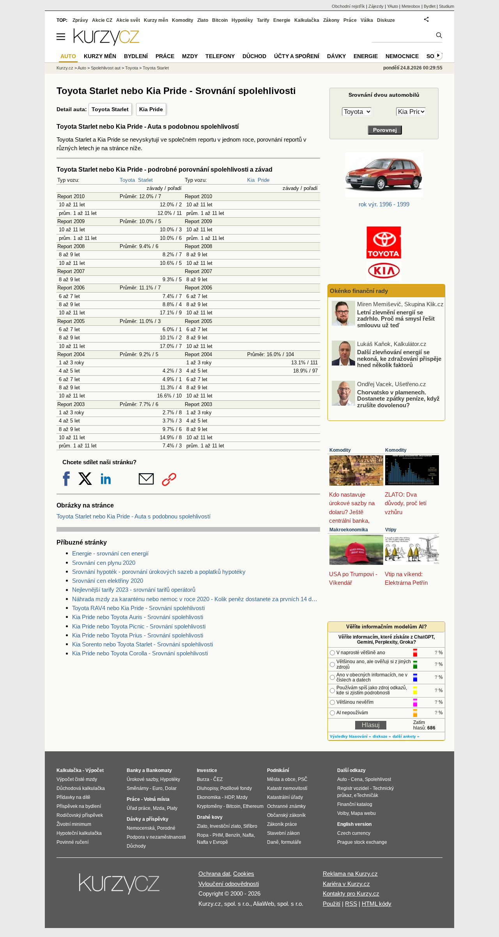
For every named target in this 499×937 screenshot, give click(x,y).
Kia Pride (151, 109)
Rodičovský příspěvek (80, 815)
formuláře (291, 842)
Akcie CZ (102, 20)
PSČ (303, 779)
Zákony (331, 20)
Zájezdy (376, 6)
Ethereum (253, 806)
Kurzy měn (156, 20)
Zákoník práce (282, 824)
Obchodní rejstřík (348, 6)
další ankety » (406, 736)
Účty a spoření (296, 56)
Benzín (232, 835)
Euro (157, 788)
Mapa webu (363, 813)
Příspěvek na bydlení (79, 806)
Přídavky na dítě (73, 797)
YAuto (392, 6)
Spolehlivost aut (105, 68)
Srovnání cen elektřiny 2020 (107, 580)
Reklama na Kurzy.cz (350, 873)
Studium (446, 6)
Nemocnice (402, 56)
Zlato (202, 20)
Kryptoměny (209, 806)
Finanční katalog (354, 804)
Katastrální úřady (285, 797)
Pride (263, 180)
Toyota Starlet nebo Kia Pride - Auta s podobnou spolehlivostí (134, 516)
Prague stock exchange (362, 842)
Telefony (220, 56)
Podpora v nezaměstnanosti (156, 837)
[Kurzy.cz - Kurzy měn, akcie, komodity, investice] (106, 43)
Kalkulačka (306, 20)
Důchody (136, 846)
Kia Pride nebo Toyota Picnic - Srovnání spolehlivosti (138, 626)
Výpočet (94, 770)
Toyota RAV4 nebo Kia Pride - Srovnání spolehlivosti (138, 608)
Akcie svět (128, 20)
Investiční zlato (225, 826)
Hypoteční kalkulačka (79, 833)
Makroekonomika (348, 529)
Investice (207, 770)
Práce (350, 20)
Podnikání (278, 770)
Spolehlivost (378, 779)
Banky (134, 770)
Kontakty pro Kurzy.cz (351, 893)
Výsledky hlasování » (350, 736)
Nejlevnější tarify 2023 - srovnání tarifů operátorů (133, 589)
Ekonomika (209, 797)
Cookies (243, 873)
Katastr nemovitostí (287, 788)
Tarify (263, 20)
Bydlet (429, 6)
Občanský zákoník (286, 815)
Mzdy (190, 56)
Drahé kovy (210, 817)
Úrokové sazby (142, 779)
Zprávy (80, 20)
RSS (351, 903)
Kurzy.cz (65, 68)
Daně (273, 842)
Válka (367, 20)
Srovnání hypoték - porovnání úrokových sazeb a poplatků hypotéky (159, 571)
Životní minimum (74, 824)
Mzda (159, 808)
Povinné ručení (72, 842)
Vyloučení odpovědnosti (228, 883)
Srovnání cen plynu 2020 (103, 562)
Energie (281, 20)
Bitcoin (220, 20)
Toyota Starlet (110, 109)
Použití (331, 903)
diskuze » (382, 736)
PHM (217, 835)
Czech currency (353, 833)
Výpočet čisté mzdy (77, 779)
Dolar (171, 788)
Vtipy (390, 529)
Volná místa (157, 799)
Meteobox (411, 6)
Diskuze (386, 20)
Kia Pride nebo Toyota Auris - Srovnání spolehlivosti (137, 617)
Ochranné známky (286, 806)
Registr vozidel (353, 788)
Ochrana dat (214, 873)
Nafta (248, 835)
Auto (82, 68)
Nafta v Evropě (212, 842)
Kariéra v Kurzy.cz (346, 883)
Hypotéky (242, 20)
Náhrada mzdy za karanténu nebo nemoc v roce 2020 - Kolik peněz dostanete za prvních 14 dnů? (196, 599)
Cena (357, 779)
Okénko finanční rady (359, 290)
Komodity (340, 450)
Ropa (203, 835)
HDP (229, 797)
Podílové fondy (236, 788)
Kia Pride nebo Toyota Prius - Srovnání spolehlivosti (137, 635)
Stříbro (250, 826)
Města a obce (281, 779)
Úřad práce (138, 808)
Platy (172, 808)
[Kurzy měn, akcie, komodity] (120, 887)
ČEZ (218, 779)
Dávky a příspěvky (147, 819)
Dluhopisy (207, 788)
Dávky (336, 56)
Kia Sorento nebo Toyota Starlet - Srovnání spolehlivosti (142, 644)
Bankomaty (159, 770)
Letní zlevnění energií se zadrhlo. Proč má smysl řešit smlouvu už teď (396, 318)
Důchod (254, 56)
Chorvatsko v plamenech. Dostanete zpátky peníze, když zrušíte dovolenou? (398, 398)
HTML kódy (376, 903)
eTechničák (366, 795)
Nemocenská (141, 828)
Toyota (127, 180)
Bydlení (136, 56)
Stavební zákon (283, 833)
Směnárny (138, 788)
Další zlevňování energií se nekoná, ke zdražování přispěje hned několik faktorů (399, 358)
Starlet (145, 180)
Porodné (166, 828)
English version (354, 824)
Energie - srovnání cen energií (110, 553)
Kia (251, 180)
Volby (343, 813)
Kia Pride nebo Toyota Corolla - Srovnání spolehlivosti (140, 653)
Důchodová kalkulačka (81, 788)
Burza (203, 779)
